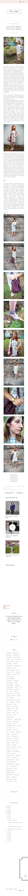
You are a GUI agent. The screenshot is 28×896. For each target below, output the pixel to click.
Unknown (7, 608)
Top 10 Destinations (10, 764)
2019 (8, 809)
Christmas (18, 672)
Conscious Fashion (10, 676)
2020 (8, 807)
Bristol (14, 667)
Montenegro (9, 723)
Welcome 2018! (9, 774)
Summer (13, 753)
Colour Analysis (16, 674)
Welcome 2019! (16, 774)
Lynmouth (8, 712)
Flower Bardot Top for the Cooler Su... (12, 555)
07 (8, 834)
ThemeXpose (15, 889)
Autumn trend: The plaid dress (14, 826)
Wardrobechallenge (10, 772)
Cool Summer (9, 680)
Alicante (8, 659)
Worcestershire (9, 781)
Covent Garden (9, 682)
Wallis (15, 768)
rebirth (12, 742)
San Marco (8, 744)
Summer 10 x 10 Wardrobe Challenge (12, 536)
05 (8, 837)
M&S (17, 712)
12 (8, 814)
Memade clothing (17, 719)
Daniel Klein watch (13, 23)
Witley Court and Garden (11, 779)
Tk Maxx (19, 489)
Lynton (13, 712)
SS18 (16, 749)
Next (14, 727)
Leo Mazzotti (9, 710)
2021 (8, 805)
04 (8, 839)
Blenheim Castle (18, 665)
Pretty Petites (16, 740)
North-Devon (9, 729)
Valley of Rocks (9, 768)
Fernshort (19, 695)
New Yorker (8, 727)
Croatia (15, 682)
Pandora (5, 489)
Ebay (7, 691)
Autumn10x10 (17, 659)
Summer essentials (10, 755)
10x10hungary (16, 652)
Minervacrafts (16, 721)
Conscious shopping (10, 678)
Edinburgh (15, 691)
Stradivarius (8, 751)
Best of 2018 (18, 661)
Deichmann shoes (9, 687)
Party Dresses (14, 734)
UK (18, 766)
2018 (8, 811)
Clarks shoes (9, 674)
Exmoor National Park (10, 695)
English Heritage (9, 693)
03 (8, 841)
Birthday (15, 663)
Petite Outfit (8, 740)
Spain (13, 749)
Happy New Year (9, 704)
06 (8, 836)
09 (8, 830)
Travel (7, 766)
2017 (8, 812)
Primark (15, 489)
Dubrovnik (17, 689)
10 (8, 818)
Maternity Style (9, 719)
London (14, 710)
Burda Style (8, 672)
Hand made (12, 702)
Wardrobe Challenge (10, 770)
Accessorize (8, 657)
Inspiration (8, 706)
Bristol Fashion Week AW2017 (14, 829)
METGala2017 (8, 721)
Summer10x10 (17, 755)
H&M (7, 702)
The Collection (14, 757)
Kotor (17, 708)
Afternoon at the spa (12, 820)
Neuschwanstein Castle (11, 725)
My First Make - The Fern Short (12, 517)
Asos (12, 659)
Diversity (16, 687)
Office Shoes (6, 488)
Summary (8, 753)
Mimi (12, 32)
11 (8, 816)
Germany (11, 697)
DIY (20, 687)
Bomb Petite (8, 667)
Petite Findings (16, 738)
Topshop (17, 764)
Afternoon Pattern (16, 657)
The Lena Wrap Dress (10, 759)
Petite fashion (11, 489)
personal (8, 736)
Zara (15, 781)
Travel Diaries (13, 766)
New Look (19, 725)
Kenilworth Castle (10, 708)
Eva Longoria (17, 693)
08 (8, 832)
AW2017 (7, 661)
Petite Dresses (14, 736)
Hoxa (15, 704)
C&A (13, 672)
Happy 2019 (18, 702)
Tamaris (7, 757)
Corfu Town (15, 680)
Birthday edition (9, 665)
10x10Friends (8, 652)
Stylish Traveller (16, 751)
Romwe (17, 742)
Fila (7, 697)
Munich (14, 723)
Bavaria (12, 661)
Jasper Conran (15, 706)
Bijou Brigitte (9, 663)
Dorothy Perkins (9, 689)
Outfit (10, 488)
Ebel (11, 691)
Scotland (14, 744)
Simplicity (8, 749)
